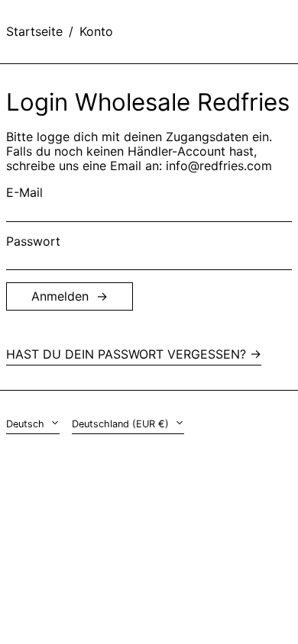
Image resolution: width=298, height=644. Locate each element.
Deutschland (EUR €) (122, 424)
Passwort (33, 241)
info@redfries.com (219, 165)
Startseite (34, 31)
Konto (96, 31)
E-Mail (24, 192)
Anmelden (60, 296)
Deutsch (26, 424)
